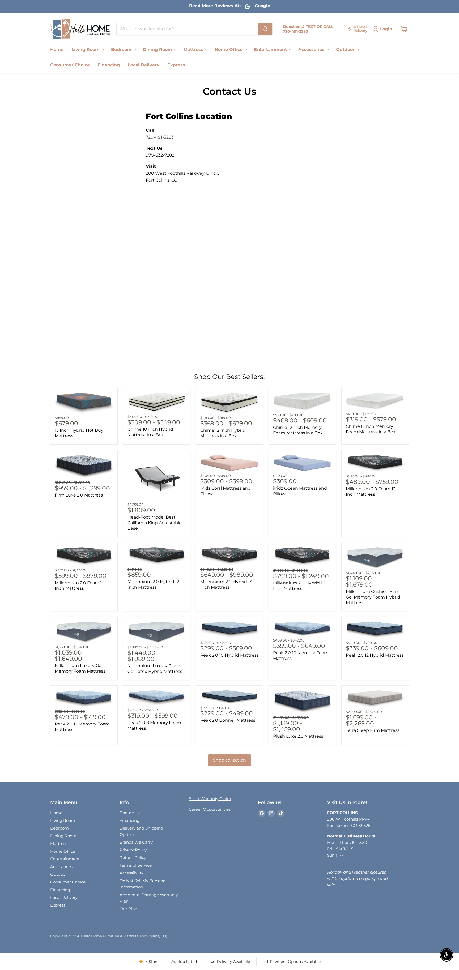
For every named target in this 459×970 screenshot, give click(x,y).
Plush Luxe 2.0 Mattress (298, 736)
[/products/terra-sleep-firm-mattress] (375, 699)
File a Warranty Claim (210, 798)
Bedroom (122, 49)
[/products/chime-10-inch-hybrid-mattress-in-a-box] (157, 402)
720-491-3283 (160, 137)
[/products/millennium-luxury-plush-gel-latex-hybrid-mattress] (157, 632)
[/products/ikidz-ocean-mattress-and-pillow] (302, 463)
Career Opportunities (210, 809)
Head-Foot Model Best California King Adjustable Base (155, 523)
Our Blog (128, 908)
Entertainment (271, 49)
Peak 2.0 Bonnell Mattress (227, 720)
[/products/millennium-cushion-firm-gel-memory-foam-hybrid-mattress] (375, 558)
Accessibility (131, 872)
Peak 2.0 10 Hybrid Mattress (229, 655)
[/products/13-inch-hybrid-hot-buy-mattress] (84, 403)
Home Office (229, 49)
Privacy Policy (133, 849)
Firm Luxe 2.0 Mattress (79, 495)
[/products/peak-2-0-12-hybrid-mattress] (375, 630)
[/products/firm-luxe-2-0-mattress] (84, 466)
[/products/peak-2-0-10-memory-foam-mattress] (302, 629)
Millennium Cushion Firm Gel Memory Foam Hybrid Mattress (373, 597)
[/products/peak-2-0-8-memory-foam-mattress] (157, 698)
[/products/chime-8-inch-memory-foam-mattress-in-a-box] (375, 401)
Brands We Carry (136, 842)
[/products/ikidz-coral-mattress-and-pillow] (229, 463)
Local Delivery (143, 64)
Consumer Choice (70, 64)
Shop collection (229, 760)
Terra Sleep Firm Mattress (373, 730)
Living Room (86, 49)
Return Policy (133, 857)
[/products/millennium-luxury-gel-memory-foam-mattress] (84, 632)
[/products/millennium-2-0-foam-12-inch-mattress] (375, 463)
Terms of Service (136, 865)
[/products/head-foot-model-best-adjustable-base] (157, 477)
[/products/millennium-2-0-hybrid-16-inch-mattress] (302, 557)
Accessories (312, 49)
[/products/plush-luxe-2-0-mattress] (302, 702)
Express (176, 64)
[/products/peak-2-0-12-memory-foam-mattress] (84, 699)
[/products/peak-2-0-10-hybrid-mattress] (229, 630)
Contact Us (130, 812)
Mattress (194, 49)
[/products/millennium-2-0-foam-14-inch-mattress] (84, 556)
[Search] (265, 29)
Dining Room (158, 49)
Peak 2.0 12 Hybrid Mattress (375, 655)
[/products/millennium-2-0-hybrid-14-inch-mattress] (229, 556)
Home (56, 49)
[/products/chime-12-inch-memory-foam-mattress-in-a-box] (302, 401)
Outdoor (346, 49)
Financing (109, 64)
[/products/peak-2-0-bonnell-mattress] (229, 697)
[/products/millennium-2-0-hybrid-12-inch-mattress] (157, 556)
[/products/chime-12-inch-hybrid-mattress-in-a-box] (229, 403)
